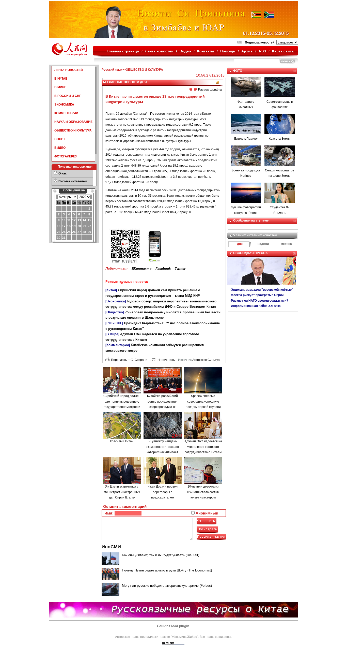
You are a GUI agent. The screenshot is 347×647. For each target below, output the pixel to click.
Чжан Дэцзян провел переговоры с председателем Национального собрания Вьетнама (162, 497)
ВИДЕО (60, 148)
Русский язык (112, 69)
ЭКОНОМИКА (64, 104)
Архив (247, 51)
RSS (262, 51)
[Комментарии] (117, 345)
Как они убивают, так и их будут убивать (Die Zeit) (160, 555)
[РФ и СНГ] (114, 323)
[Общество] (114, 312)
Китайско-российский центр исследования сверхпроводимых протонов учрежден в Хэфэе (162, 407)
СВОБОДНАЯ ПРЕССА (250, 253)
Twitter (180, 269)
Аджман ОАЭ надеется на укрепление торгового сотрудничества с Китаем (203, 446)
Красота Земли (280, 138)
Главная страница (123, 51)
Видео (185, 51)
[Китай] (111, 290)
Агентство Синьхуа (206, 360)
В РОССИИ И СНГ (67, 96)
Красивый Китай (122, 441)
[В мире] (112, 334)
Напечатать (165, 360)
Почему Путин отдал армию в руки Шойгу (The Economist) (167, 570)
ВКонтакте (141, 269)
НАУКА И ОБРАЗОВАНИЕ (73, 122)
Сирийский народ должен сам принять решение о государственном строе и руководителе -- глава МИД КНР (121, 407)
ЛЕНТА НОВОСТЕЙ (68, 70)
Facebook (163, 269)
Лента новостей (159, 51)
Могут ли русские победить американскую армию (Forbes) (167, 585)
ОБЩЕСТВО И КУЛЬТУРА (73, 130)
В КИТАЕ (60, 78)
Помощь (227, 51)
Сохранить (141, 360)
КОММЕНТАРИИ (66, 113)
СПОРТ (59, 139)
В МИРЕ (60, 87)
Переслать (118, 360)
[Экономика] (115, 301)
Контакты (205, 51)
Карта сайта (283, 51)
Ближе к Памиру (246, 138)
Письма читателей (72, 181)
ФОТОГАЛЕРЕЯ (65, 156)
